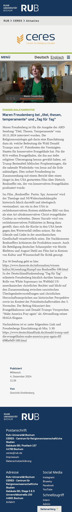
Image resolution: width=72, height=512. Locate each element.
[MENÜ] (68, 57)
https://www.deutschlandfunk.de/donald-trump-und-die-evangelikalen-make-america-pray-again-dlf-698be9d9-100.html (36, 336)
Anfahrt (10, 502)
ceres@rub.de (14, 453)
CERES (17, 20)
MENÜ (5, 57)
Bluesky (47, 481)
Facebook (48, 485)
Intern (46, 500)
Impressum (12, 457)
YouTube (47, 489)
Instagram (48, 477)
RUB (6, 20)
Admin (46, 504)
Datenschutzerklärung (18, 461)
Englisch (57, 57)
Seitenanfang (48, 509)
